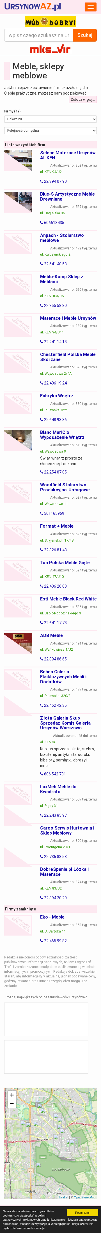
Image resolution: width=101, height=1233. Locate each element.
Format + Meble (57, 526)
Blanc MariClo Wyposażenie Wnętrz (62, 435)
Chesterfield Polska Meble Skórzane (68, 357)
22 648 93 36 (55, 419)
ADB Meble (51, 635)
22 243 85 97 (55, 815)
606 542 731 (54, 774)
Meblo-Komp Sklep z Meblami (61, 279)
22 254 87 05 (55, 472)
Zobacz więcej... (83, 100)
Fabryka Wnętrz (57, 395)
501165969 (53, 513)
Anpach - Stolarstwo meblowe (62, 238)
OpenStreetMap (84, 1197)
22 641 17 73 (55, 623)
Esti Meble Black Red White (68, 599)
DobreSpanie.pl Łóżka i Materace (64, 872)
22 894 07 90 (55, 181)
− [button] (12, 1103)
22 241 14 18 (55, 342)
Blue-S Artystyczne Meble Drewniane (67, 196)
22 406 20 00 (55, 586)
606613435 (53, 222)
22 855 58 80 (55, 305)
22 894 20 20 (55, 898)
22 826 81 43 (55, 550)
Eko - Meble (52, 917)
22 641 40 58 (55, 264)
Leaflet (63, 1197)
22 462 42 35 (55, 705)
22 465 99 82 (55, 941)
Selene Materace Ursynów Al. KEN (68, 155)
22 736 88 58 (55, 856)
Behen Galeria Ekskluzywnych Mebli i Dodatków (63, 676)
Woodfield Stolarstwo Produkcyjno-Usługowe (65, 487)
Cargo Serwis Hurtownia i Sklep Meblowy (67, 830)
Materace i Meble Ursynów (68, 318)
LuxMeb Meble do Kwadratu (58, 789)
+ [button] (12, 1095)
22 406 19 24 (55, 383)
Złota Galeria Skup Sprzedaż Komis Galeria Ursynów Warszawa (65, 722)
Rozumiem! (82, 1212)
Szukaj (84, 35)
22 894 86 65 (55, 659)
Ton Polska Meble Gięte (65, 562)
